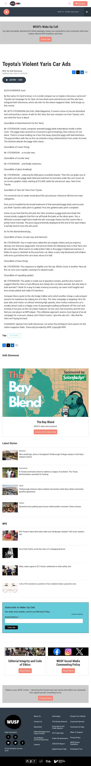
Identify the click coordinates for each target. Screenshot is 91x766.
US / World (14, 336)
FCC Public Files (58, 733)
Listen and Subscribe (45, 431)
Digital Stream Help (59, 749)
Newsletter (38, 727)
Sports (21, 486)
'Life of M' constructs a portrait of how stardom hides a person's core (47, 584)
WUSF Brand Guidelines (75, 743)
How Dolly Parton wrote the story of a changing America (42, 549)
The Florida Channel (59, 722)
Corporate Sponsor (77, 722)
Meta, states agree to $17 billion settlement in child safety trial (45, 566)
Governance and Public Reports (58, 727)
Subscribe (45, 39)
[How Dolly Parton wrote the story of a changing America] (10, 553)
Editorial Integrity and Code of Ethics (25, 662)
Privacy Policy (75, 738)
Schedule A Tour (76, 749)
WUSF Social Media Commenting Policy (68, 662)
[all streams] (87, 12)
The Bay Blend (45, 422)
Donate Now (45, 698)
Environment (23, 468)
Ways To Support (76, 732)
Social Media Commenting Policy (41, 739)
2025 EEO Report (58, 744)
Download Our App (77, 727)
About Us (37, 716)
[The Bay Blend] (45, 392)
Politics (21, 503)
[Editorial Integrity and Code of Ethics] (25, 651)
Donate (81, 3)
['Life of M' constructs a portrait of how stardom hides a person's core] (10, 588)
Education (22, 451)
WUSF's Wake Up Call (45, 27)
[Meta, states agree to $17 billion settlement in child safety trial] (10, 570)
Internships (56, 716)
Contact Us (38, 722)
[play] (6, 12)
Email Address (12, 617)
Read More (25, 670)
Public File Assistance (60, 738)
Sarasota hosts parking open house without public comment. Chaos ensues (50, 506)
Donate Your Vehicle (77, 716)
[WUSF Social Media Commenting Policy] (68, 651)
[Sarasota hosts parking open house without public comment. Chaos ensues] (10, 507)
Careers (37, 745)
